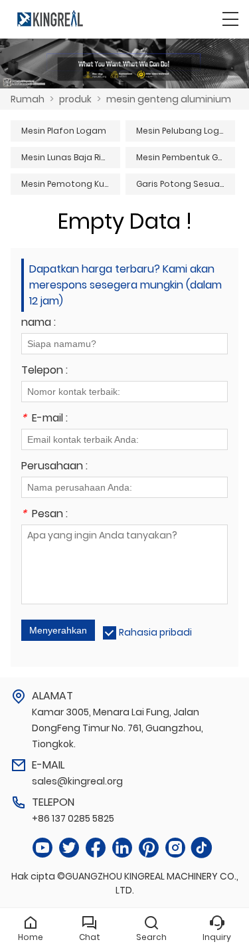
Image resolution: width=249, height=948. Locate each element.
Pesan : (44, 515)
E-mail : (44, 419)
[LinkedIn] (122, 848)
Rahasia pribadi (155, 632)
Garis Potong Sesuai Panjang (185, 183)
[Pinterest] (148, 848)
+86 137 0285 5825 (73, 818)
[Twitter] (69, 848)
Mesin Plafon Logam (63, 130)
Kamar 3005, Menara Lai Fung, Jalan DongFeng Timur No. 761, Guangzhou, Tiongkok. (117, 728)
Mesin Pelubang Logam (185, 130)
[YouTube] (42, 848)
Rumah (27, 99)
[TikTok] (201, 848)
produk (75, 99)
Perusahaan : (54, 467)
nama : (38, 323)
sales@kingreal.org (77, 781)
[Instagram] (175, 848)
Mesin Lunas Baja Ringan (70, 157)
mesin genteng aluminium (168, 99)
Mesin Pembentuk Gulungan (185, 157)
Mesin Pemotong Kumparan (70, 183)
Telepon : (44, 371)
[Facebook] (95, 848)
